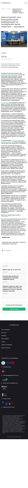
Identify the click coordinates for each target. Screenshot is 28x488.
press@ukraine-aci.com (9, 407)
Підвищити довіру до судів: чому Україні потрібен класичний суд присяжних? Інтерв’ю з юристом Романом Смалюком (12, 289)
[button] (7, 250)
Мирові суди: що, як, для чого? (12, 269)
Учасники (3, 332)
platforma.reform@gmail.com (10, 383)
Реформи (3, 335)
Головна (3, 8)
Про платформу (5, 329)
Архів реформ (5, 338)
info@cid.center (7, 398)
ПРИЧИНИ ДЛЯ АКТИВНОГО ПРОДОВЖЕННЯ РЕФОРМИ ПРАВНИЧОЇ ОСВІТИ (11, 278)
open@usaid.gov (7, 366)
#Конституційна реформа (6, 59)
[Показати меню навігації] (25, 3)
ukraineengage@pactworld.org (10, 375)
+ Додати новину (14, 309)
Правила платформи (6, 344)
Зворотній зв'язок (5, 347)
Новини (9, 8)
